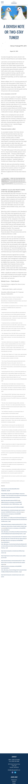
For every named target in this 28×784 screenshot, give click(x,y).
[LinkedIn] (15, 772)
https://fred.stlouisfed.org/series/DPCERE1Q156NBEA (12, 507)
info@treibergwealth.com (14, 770)
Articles (14, 781)
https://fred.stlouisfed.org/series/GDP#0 (9, 500)
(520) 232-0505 (16, 759)
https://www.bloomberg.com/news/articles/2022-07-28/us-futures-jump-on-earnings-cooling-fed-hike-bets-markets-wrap (13, 562)
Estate (14, 783)
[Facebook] (12, 772)
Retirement (14, 779)
